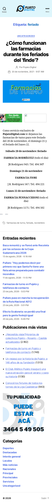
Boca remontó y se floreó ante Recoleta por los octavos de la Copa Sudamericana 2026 (26, 249)
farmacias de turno (16, 222)
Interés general (12, 456)
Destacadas (10, 452)
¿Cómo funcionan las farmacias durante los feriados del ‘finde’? (26, 51)
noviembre (39, 222)
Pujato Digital (29, 67)
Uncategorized (26, 36)
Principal (8, 473)
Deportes (8, 448)
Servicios (8, 481)
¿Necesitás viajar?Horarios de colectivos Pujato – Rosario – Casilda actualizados (26, 338)
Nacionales (9, 469)
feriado (29, 222)
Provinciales (10, 477)
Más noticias (10, 464)
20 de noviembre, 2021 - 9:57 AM (28, 71)
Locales (7, 460)
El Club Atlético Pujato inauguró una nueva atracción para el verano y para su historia (27, 373)
